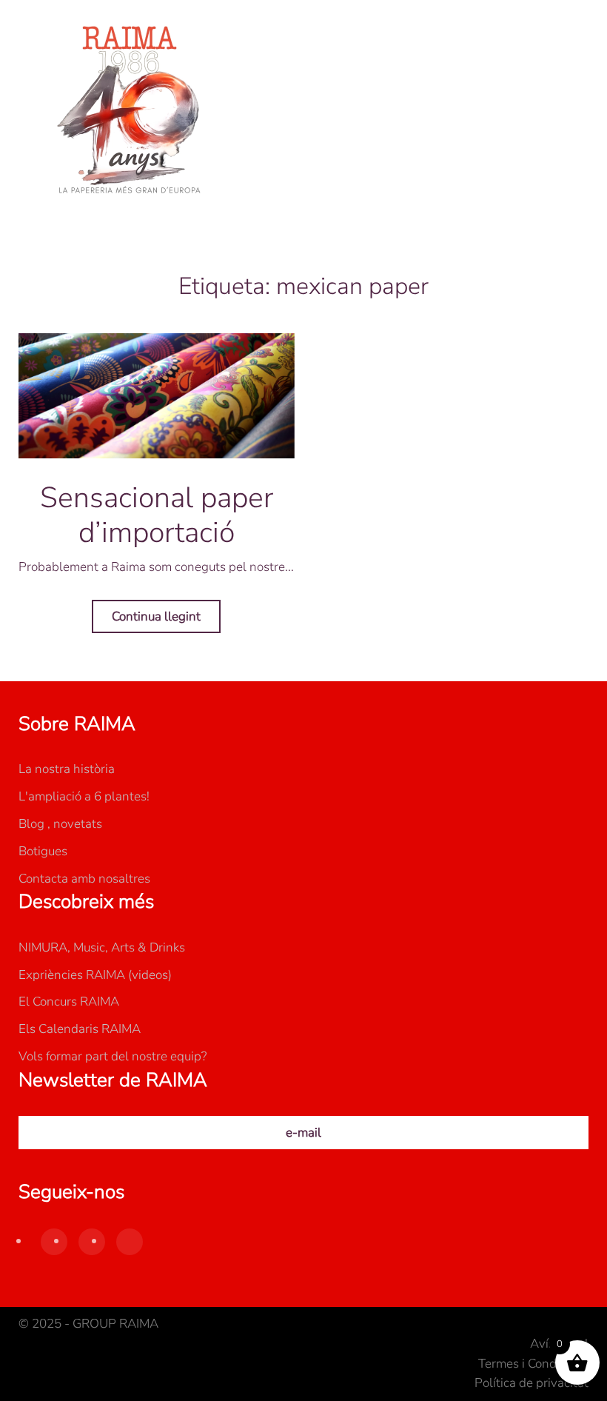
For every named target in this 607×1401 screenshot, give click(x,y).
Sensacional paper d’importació (156, 515)
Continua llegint (156, 616)
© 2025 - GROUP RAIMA (88, 1323)
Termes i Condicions (533, 1363)
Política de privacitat (531, 1382)
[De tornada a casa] (130, 111)
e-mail (303, 1132)
